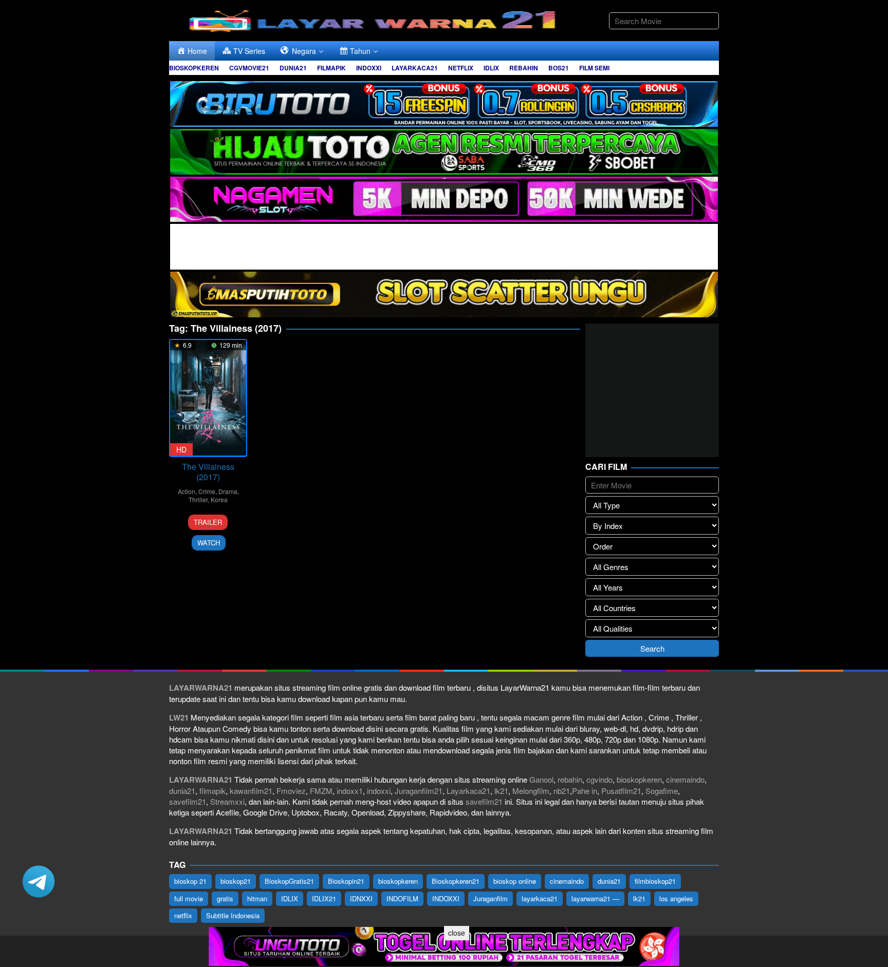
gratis (225, 898)
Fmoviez (291, 790)
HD (181, 449)
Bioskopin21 (346, 881)
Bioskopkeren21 (455, 881)
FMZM (321, 790)
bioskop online (514, 881)
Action (186, 491)
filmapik (212, 790)
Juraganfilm (490, 898)
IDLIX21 (324, 898)
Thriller (198, 499)
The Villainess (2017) (208, 472)
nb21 (561, 790)
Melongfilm (530, 790)
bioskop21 (235, 881)
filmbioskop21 (655, 881)
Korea (219, 499)
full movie (188, 898)
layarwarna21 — (595, 898)
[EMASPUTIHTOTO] (444, 293)
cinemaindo (685, 779)
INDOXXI (445, 898)
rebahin (570, 779)
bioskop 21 (190, 881)
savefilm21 (187, 801)
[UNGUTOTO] (444, 945)
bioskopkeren (639, 779)
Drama (227, 491)
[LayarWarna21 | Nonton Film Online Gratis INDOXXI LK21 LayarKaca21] (374, 19)
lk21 (501, 790)
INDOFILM (402, 898)
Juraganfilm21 (418, 790)
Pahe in (584, 790)
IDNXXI (361, 898)
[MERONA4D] (444, 245)
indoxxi (379, 790)
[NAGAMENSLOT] (444, 198)
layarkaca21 (540, 898)
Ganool (541, 779)
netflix (183, 915)
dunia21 (182, 790)
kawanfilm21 (251, 790)
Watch (208, 542)
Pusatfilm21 (621, 790)
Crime (206, 491)
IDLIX (289, 898)
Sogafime (661, 790)
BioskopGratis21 (289, 881)
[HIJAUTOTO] (444, 150)
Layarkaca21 (468, 790)
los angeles (676, 898)
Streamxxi (227, 801)
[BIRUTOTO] (444, 102)
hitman (257, 898)
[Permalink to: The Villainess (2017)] (208, 398)
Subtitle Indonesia (233, 915)
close (456, 932)
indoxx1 (350, 790)
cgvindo (599, 779)
